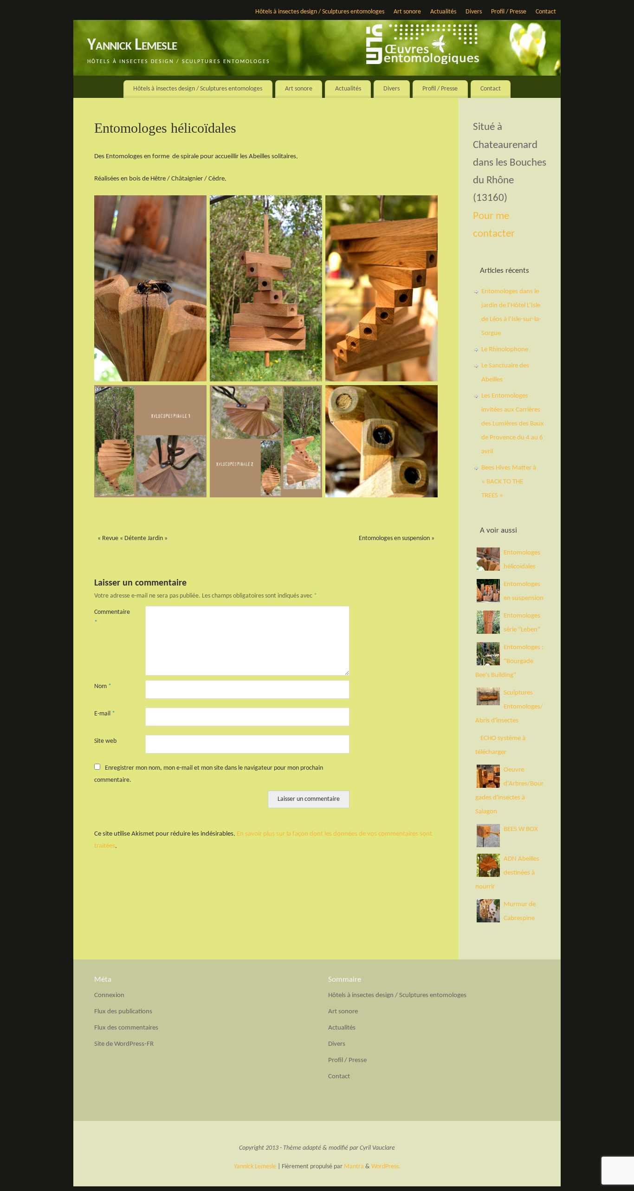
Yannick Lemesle (132, 45)
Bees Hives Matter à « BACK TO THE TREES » (508, 481)
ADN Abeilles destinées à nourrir (507, 873)
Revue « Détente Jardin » (132, 538)
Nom (102, 686)
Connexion (109, 995)
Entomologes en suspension (396, 538)
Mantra (354, 1167)
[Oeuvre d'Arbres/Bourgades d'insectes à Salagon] (488, 786)
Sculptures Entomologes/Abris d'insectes (509, 706)
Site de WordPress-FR (124, 1044)
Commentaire (107, 617)
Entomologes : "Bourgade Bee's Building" (509, 661)
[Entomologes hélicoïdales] (488, 569)
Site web (105, 741)
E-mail (104, 714)
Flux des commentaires (126, 1027)
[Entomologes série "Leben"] (488, 632)
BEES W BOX (521, 829)
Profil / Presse (508, 12)
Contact (546, 12)
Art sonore (407, 12)
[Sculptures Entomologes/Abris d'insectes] (488, 703)
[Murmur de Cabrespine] (488, 920)
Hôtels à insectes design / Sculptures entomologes (319, 12)
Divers (474, 12)
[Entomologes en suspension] (488, 600)
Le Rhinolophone (504, 349)
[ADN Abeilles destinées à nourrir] (488, 875)
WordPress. (386, 1167)
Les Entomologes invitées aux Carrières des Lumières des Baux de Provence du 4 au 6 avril (512, 424)
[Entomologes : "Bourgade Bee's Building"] (488, 663)
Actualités (443, 12)
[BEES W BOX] (488, 845)
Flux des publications (123, 1011)
